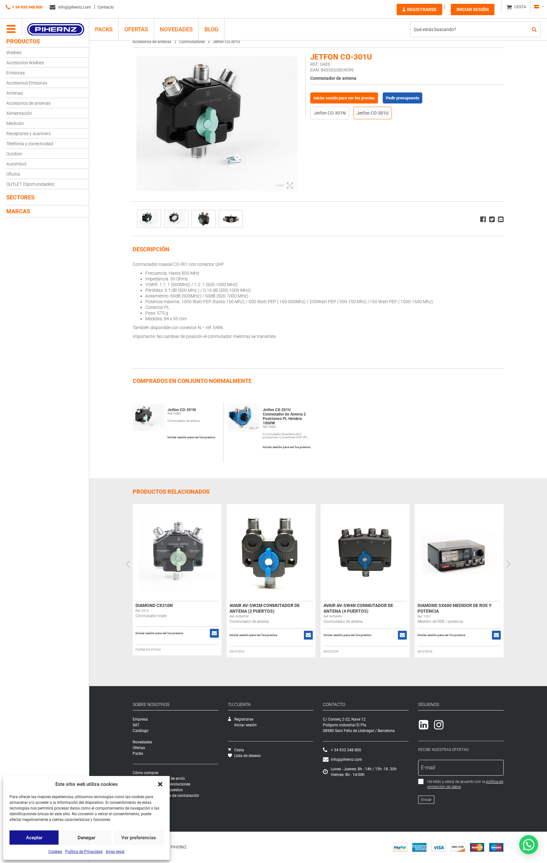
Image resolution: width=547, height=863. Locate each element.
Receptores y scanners (28, 133)
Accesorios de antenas (28, 103)
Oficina (13, 174)
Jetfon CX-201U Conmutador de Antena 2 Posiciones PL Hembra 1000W (284, 416)
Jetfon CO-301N (330, 113)
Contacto (105, 7)
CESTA (520, 7)
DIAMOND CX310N (154, 605)
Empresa (140, 719)
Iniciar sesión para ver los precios (344, 98)
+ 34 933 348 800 (27, 7)
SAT (136, 725)
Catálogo (140, 731)
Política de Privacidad (84, 851)
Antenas (14, 93)
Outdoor (14, 153)
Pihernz (55, 29)
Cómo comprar (146, 773)
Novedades (176, 29)
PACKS (104, 29)
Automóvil (16, 163)
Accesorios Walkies (25, 62)
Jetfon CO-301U (372, 113)
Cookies (55, 851)
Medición (15, 123)
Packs (138, 753)
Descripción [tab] (151, 249)
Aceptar (34, 838)
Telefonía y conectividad (29, 143)
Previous (128, 564)
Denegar (86, 838)
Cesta (239, 750)
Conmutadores (192, 42)
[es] (538, 6)
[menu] (11, 29)
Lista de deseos (247, 756)
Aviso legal (115, 851)
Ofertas (136, 29)
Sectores (20, 197)
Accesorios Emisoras (26, 82)
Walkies (14, 52)
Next (508, 564)
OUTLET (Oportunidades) (30, 184)
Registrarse (422, 9)
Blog (211, 29)
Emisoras (15, 72)
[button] (160, 784)
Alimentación (19, 113)
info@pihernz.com (74, 7)
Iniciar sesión (472, 9)
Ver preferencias (138, 838)
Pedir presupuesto (402, 98)
